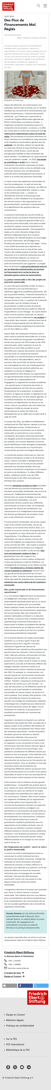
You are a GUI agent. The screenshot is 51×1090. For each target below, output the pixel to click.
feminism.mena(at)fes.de (18, 968)
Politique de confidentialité (20, 1025)
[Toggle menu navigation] (45, 5)
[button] (9, 986)
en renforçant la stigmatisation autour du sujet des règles (25, 134)
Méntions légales (15, 1020)
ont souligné (39, 317)
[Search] (39, 5)
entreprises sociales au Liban (25, 485)
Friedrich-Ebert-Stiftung (19, 952)
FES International (15, 1044)
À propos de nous (12, 973)
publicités (8, 145)
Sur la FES (11, 1038)
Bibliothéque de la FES (18, 1049)
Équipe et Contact (12, 976)
